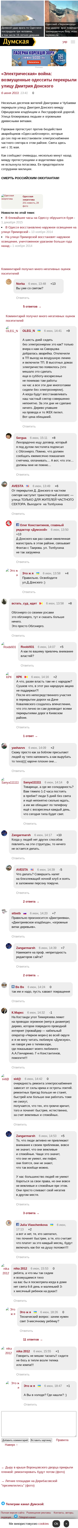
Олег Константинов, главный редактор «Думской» (40, 527)
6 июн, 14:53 (47, 1136)
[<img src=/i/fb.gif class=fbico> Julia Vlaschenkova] (9, 1225)
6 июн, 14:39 (46, 869)
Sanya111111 (32, 782)
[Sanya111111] (10, 782)
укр (65, 41)
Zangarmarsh (21, 835)
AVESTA (17, 486)
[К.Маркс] (4, 1012)
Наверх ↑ (11, 1444)
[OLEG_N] (12, 331)
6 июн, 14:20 (39, 913)
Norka (20, 283)
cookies (43, 1523)
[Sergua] (9, 438)
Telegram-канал (27, 1517)
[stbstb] (4, 913)
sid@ (17, 1079)
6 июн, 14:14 (53, 782)
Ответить (22, 298)
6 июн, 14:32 (36, 1012)
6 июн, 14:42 (33, 1079)
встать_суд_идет (24, 603)
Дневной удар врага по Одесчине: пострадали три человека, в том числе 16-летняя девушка (22, 31)
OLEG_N (28, 331)
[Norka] (9, 283)
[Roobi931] (8, 647)
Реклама (39, 67)
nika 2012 (20, 1268)
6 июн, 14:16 (40, 677)
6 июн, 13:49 (41, 486)
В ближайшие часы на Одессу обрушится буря (39, 218)
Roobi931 (27, 647)
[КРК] (9, 677)
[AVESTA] (4, 486)
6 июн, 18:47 (53, 1386)
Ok (56, 1523)
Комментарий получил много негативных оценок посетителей (35, 271)
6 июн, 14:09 (37, 748)
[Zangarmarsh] (4, 835)
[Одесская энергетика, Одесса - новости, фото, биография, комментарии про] (11, 199)
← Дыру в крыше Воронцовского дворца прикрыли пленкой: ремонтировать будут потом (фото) (37, 1470)
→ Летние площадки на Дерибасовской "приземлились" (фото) (29, 1483)
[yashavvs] (4, 748)
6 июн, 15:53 (39, 1268)
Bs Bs (19, 987)
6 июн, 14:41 (53, 331)
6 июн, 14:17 (43, 835)
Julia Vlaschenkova (33, 1225)
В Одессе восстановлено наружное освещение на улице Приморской (38, 230)
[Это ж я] (12, 575)
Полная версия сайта (12, 1512)
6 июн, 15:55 (42, 1351)
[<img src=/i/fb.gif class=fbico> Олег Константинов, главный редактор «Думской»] (9, 525)
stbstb (16, 913)
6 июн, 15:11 (38, 438)
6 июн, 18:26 (49, 1312)
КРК (19, 677)
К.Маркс (18, 1012)
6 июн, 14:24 (36, 987)
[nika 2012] (5, 1273)
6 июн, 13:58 (51, 573)
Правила (62, 1440)
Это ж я (28, 573)
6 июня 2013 (10, 93)
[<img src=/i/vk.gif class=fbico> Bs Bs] (4, 987)
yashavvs (18, 748)
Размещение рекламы (38, 1512)
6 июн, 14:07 (46, 647)
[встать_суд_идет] (4, 603)
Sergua (21, 438)
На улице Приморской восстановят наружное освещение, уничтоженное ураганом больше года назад (36, 241)
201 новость (29, 203)
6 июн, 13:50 (59, 529)
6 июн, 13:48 (37, 283)
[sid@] (5, 1079)
